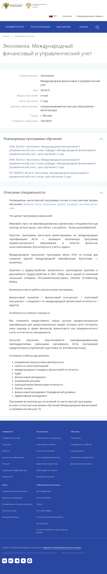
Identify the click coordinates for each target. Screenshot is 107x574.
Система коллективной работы (49, 517)
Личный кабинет (43, 497)
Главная (6, 36)
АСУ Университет (43, 491)
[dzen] (23, 560)
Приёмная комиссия (45, 476)
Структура (6, 444)
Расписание (76, 438)
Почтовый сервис (44, 510)
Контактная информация (13, 457)
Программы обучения (24, 36)
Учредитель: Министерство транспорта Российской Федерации (29, 553)
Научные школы (9, 510)
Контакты (67, 16)
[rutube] (10, 560)
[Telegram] (17, 560)
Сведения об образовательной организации (61, 547)
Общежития (7, 476)
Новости (5, 451)
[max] (29, 560)
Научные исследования (12, 497)
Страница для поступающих (48, 438)
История (5, 464)
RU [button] (55, 16)
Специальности (77, 451)
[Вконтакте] (4, 560)
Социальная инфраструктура (14, 470)
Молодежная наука (10, 517)
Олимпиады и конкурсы (46, 470)
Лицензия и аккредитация (82, 457)
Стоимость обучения (45, 451)
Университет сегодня (11, 438)
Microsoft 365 (42, 523)
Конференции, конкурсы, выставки (17, 504)
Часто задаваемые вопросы (48, 457)
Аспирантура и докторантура (14, 491)
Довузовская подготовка (47, 464)
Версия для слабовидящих (73, 553)
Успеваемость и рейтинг (81, 444)
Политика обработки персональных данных (52, 531)
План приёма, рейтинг (46, 444)
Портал (39, 504)
